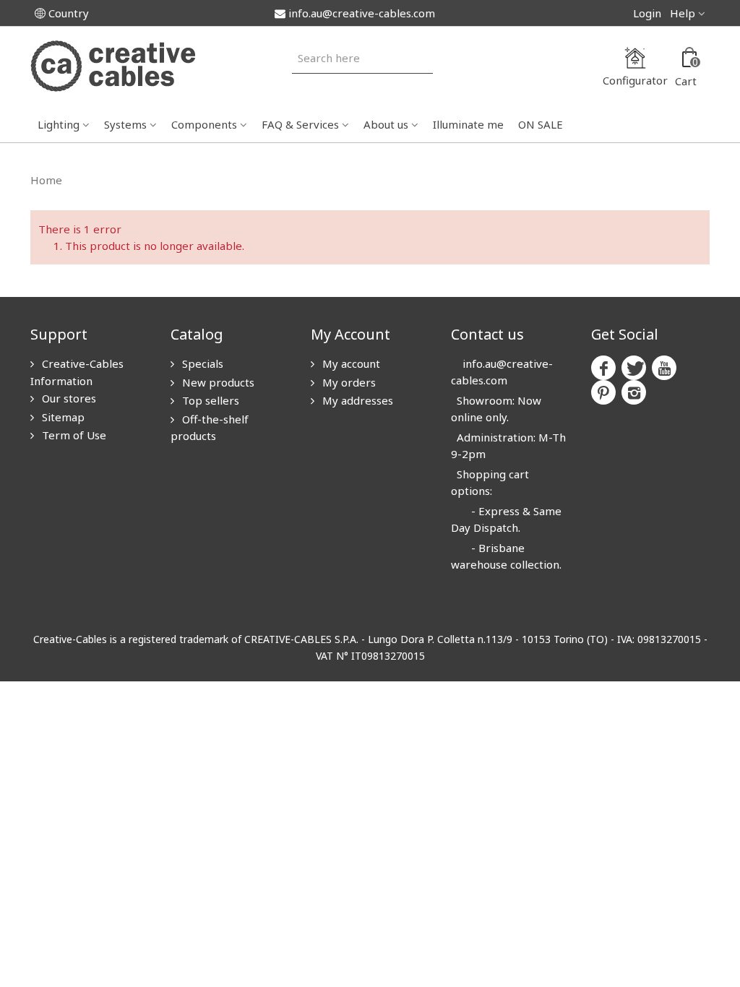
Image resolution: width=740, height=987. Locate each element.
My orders (347, 382)
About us (385, 124)
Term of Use (72, 435)
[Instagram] (633, 392)
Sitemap (62, 417)
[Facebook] (603, 367)
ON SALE (540, 124)
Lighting (58, 124)
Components (204, 124)
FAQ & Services (300, 124)
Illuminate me (468, 124)
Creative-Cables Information (77, 372)
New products (216, 382)
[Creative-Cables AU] (112, 65)
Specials (201, 363)
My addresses (356, 400)
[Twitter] (633, 367)
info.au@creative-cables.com (361, 13)
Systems (125, 124)
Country (68, 13)
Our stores (67, 398)
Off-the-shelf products (210, 428)
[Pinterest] (603, 392)
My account (349, 363)
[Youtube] (664, 367)
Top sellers (209, 400)
